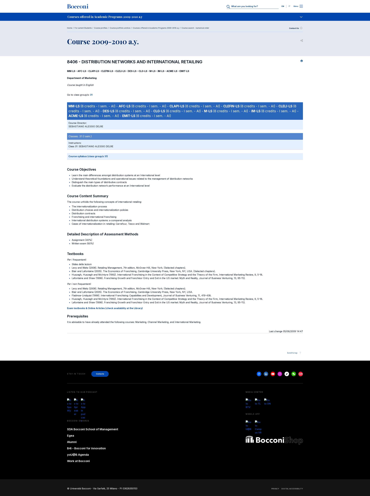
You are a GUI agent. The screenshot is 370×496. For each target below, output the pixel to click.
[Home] (77, 6)
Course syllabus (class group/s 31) (88, 156)
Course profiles (100, 28)
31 (91, 94)
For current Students (83, 28)
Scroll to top (292, 353)
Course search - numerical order (195, 28)
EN (283, 6)
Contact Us (294, 28)
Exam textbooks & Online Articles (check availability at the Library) (105, 308)
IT (289, 6)
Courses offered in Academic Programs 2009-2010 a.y (156, 28)
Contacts (100, 374)
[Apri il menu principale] (301, 6)
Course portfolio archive (120, 28)
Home (69, 28)
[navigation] (185, 17)
